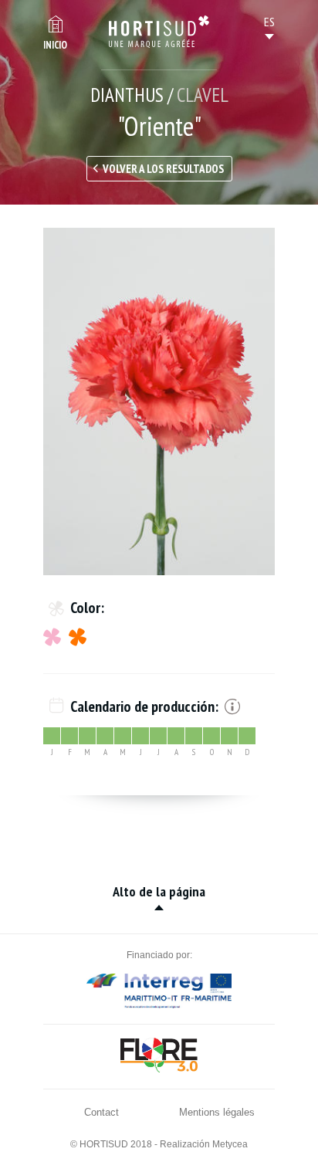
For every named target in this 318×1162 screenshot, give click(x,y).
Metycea (230, 1144)
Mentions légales (217, 1112)
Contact (101, 1112)
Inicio (55, 45)
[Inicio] (159, 31)
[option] (159, 401)
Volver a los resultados (163, 168)
